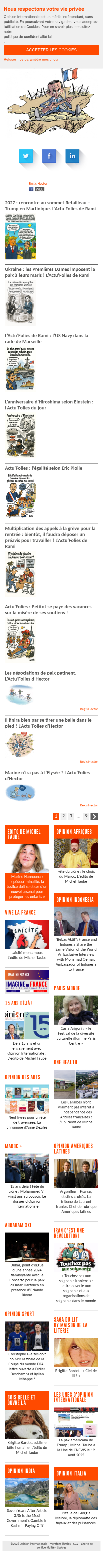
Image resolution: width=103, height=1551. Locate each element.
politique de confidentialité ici (28, 36)
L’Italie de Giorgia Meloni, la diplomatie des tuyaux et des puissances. (76, 1518)
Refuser (10, 59)
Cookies (61, 1547)
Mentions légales (60, 1544)
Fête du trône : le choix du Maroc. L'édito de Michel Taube (76, 877)
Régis (38, 184)
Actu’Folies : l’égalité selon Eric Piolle (43, 468)
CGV (75, 1544)
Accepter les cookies (51, 50)
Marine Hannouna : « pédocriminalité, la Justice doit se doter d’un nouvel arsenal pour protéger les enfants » (27, 887)
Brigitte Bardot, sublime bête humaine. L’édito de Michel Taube (27, 1448)
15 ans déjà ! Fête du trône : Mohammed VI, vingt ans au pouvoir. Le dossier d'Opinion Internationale (27, 1197)
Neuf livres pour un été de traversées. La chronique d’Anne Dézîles (27, 1123)
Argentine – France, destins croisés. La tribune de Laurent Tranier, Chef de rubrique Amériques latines (76, 1202)
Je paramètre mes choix (39, 59)
